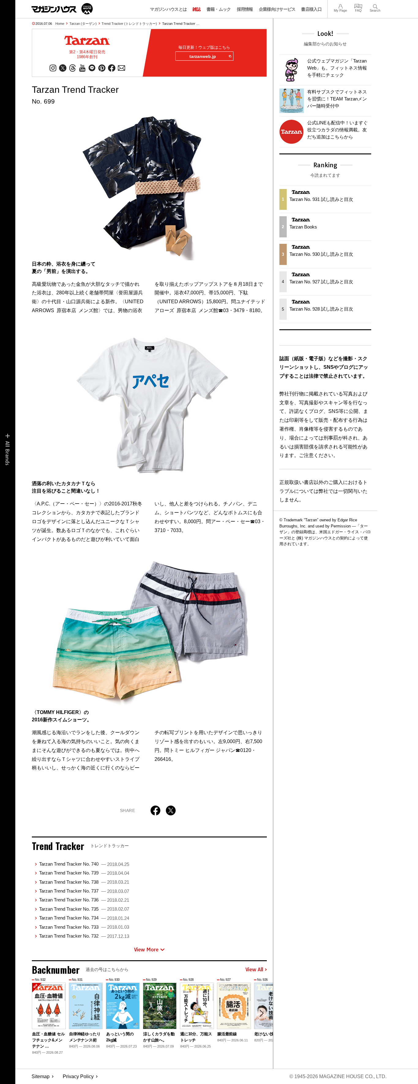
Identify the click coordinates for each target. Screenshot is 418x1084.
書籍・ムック (219, 9)
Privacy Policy (78, 1076)
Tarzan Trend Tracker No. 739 (84, 872)
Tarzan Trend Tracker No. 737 (84, 890)
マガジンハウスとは (168, 9)
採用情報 (245, 9)
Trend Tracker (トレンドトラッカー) (129, 23)
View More (146, 949)
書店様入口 (311, 9)
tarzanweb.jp (202, 56)
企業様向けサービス (277, 9)
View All (254, 970)
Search (375, 5)
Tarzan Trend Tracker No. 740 (84, 864)
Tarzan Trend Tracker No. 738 (84, 882)
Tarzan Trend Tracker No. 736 (84, 899)
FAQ (358, 5)
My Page (340, 5)
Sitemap (41, 1076)
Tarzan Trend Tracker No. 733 (84, 927)
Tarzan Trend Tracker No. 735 (84, 909)
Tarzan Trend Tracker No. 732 (84, 936)
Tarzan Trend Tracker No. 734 (84, 917)
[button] (261, 1013)
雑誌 (196, 9)
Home (59, 23)
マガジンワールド (62, 8)
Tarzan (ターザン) (83, 23)
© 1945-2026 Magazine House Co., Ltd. (337, 1076)
